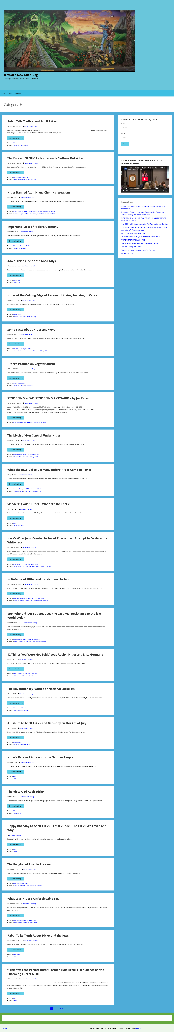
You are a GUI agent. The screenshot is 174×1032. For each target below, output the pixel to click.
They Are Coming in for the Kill (131, 247)
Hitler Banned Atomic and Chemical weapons (38, 192)
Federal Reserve (18, 920)
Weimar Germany (32, 491)
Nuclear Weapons (45, 211)
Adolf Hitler (17, 145)
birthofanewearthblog (31, 126)
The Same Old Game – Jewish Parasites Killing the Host (139, 243)
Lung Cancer (26, 316)
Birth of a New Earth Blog (21, 75)
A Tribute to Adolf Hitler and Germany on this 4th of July (46, 723)
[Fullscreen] (166, 191)
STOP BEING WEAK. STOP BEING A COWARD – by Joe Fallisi (48, 398)
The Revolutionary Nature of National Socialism (41, 689)
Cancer (15, 314)
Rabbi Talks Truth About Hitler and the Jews (38, 935)
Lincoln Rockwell (26, 886)
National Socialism (40, 422)
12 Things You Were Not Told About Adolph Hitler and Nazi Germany (55, 654)
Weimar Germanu (31, 489)
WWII (45, 351)
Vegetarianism (21, 383)
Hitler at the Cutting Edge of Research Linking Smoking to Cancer (53, 295)
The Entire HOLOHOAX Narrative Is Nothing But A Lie (45, 158)
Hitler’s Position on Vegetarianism (31, 364)
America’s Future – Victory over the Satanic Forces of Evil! (140, 237)
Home (3, 93)
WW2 (28, 177)
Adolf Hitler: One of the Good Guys (31, 261)
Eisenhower (16, 349)
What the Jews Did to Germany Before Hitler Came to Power (49, 470)
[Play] (124, 191)
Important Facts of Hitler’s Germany (32, 227)
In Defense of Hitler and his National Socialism (39, 579)
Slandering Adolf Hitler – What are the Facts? (38, 504)
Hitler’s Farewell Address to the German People (40, 757)
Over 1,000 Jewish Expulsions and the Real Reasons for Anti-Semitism (144, 224)
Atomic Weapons (18, 211)
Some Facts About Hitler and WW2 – (32, 329)
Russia (36, 564)
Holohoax (20, 177)
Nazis (38, 211)
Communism (17, 564)
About (10, 93)
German (23, 744)
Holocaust (21, 179)
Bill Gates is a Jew (127, 253)
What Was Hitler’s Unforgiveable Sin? (33, 898)
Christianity (16, 422)
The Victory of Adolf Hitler (25, 792)
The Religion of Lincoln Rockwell (29, 864)
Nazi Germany (32, 211)
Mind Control (31, 422)
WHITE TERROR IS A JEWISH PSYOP (133, 240)
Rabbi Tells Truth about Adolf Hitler (32, 121)
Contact (18, 93)
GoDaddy (138, 1028)
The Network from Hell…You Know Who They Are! (138, 250)
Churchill (16, 351)
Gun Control (22, 454)
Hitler (14, 143)
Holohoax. (30, 920)
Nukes (53, 211)
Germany (30, 351)
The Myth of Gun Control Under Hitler (33, 435)
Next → (62, 1009)
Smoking (33, 316)
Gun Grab (30, 454)
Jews (18, 143)
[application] (145, 179)
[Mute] (163, 191)
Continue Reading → (16, 138)
